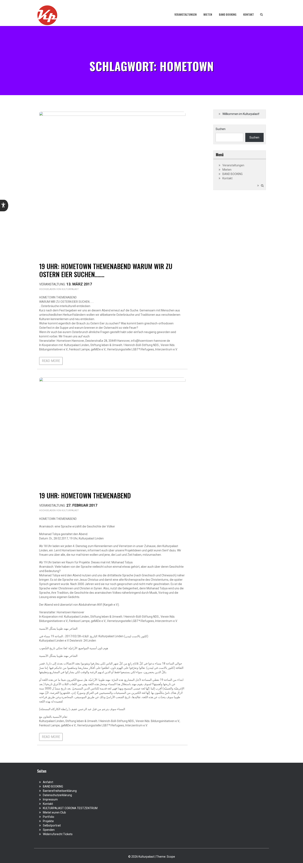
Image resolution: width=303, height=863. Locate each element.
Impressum (50, 799)
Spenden (49, 829)
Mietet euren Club (54, 812)
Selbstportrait (52, 825)
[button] (4, 205)
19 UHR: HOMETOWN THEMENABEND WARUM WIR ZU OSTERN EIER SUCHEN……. (105, 270)
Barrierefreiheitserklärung (60, 790)
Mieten (207, 14)
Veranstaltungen (185, 14)
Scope (171, 856)
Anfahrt (48, 782)
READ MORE (51, 361)
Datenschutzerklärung (57, 795)
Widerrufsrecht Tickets (58, 834)
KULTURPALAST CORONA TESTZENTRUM (70, 808)
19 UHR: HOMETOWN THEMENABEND (85, 495)
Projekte (48, 821)
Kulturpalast (70, 289)
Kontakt (248, 14)
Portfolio (48, 816)
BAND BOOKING (227, 14)
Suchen (220, 129)
